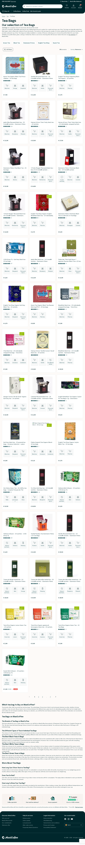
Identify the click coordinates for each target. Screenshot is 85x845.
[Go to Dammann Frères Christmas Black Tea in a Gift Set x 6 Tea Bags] (70, 213)
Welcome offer (6, 825)
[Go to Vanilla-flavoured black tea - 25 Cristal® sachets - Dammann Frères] (43, 76)
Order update (26, 820)
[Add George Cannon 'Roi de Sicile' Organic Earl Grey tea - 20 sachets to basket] (25, 415)
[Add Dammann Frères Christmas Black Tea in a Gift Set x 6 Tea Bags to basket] (80, 232)
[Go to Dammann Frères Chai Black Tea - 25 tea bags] (15, 168)
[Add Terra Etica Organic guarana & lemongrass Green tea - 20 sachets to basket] (52, 643)
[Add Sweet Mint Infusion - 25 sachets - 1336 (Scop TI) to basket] (25, 689)
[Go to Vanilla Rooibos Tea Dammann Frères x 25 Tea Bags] (43, 533)
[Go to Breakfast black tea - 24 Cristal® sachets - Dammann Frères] (70, 350)
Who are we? (5, 818)
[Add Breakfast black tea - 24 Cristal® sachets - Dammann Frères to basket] (80, 369)
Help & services (28, 815)
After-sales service (28, 825)
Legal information (49, 815)
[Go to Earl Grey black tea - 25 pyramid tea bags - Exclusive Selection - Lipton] (15, 442)
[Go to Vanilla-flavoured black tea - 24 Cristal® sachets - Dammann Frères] (70, 533)
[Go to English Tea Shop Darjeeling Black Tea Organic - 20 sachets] (70, 76)
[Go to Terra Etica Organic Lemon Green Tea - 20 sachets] (15, 625)
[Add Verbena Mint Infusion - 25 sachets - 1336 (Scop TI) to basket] (80, 506)
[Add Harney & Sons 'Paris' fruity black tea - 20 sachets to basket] (52, 140)
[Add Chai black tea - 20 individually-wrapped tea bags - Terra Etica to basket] (25, 369)
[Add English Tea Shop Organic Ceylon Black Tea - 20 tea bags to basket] (80, 461)
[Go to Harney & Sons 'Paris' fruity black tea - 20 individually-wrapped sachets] (70, 122)
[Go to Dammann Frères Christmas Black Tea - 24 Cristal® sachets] (70, 168)
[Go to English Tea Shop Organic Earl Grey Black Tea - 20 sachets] (15, 305)
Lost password (27, 823)
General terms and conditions (51, 823)
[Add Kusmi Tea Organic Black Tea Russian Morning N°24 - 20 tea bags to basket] (52, 323)
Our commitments (6, 823)
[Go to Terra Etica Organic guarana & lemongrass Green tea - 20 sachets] (43, 625)
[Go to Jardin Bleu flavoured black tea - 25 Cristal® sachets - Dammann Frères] (15, 122)
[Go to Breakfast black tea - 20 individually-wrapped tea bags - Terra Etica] (70, 305)
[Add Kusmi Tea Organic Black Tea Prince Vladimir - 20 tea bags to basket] (25, 95)
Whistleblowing (47, 820)
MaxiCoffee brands (7, 820)
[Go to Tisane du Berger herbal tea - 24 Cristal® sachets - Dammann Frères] (15, 579)
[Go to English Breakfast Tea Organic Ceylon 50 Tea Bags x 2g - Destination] (70, 396)
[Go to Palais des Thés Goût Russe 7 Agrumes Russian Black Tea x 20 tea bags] (70, 259)
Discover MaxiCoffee (8, 815)
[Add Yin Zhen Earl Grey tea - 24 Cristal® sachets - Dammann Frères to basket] (52, 506)
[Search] (24, 6)
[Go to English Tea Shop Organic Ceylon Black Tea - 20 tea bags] (70, 442)
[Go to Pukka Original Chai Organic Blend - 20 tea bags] (43, 442)
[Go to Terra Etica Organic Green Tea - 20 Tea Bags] (70, 625)
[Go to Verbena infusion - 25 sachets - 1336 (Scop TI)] (15, 533)
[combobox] (42, 6)
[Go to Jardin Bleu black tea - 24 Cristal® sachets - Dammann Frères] (43, 259)
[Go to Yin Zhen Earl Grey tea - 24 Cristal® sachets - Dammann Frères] (43, 488)
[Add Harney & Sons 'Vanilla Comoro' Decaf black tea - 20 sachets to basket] (52, 369)
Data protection (47, 818)
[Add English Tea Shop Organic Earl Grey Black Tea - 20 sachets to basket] (25, 323)
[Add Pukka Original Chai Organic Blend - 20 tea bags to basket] (52, 461)
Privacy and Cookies (49, 825)
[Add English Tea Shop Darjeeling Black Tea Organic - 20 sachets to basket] (80, 95)
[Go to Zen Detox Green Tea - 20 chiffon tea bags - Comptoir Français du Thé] (15, 488)
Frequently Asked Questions (30, 827)
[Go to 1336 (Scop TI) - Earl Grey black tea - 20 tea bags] (15, 259)
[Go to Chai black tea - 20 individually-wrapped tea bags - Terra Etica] (15, 350)
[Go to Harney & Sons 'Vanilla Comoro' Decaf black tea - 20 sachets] (43, 350)
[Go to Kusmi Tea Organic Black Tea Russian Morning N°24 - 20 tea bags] (43, 305)
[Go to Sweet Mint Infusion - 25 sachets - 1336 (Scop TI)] (15, 671)
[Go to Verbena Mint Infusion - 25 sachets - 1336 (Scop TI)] (70, 488)
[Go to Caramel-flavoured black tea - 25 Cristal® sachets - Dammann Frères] (43, 396)
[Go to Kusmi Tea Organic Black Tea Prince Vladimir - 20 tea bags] (15, 76)
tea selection (72, 34)
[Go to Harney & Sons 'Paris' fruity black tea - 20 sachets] (43, 122)
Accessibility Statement (49, 827)
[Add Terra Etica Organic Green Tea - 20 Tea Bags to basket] (80, 643)
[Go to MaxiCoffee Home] (9, 6)
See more (13, 1)
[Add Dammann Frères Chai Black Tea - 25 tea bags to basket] (25, 186)
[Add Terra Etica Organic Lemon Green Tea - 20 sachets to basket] (25, 643)
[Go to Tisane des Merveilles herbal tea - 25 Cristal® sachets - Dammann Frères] (43, 579)
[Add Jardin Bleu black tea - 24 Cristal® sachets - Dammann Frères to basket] (52, 278)
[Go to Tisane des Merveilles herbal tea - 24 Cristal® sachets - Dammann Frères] (70, 579)
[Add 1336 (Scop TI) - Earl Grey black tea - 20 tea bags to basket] (25, 278)
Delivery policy (26, 818)
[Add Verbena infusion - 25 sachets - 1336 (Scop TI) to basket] (25, 552)
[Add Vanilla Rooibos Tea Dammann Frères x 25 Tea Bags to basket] (52, 552)
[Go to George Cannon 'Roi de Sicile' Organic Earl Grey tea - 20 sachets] (15, 396)
